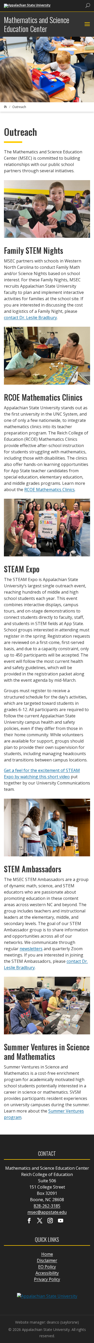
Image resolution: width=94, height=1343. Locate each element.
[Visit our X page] (39, 1221)
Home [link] (47, 1254)
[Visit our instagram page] (50, 1221)
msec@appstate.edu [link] (47, 1212)
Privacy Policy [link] (47, 1279)
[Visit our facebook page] (29, 1221)
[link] (27, 5)
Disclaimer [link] (47, 1260)
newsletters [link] (31, 949)
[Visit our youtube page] (60, 1221)
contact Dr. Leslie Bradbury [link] (30, 317)
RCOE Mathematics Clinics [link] (49, 489)
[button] (86, 24)
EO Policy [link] (47, 1267)
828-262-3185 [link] (47, 1206)
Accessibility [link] (47, 1273)
